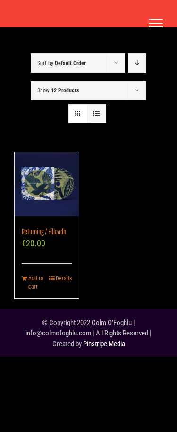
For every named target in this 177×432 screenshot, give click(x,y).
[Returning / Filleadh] (47, 184)
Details (64, 278)
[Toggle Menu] (156, 23)
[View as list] (96, 114)
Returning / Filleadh (44, 231)
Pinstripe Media (104, 344)
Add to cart (35, 282)
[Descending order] (137, 63)
